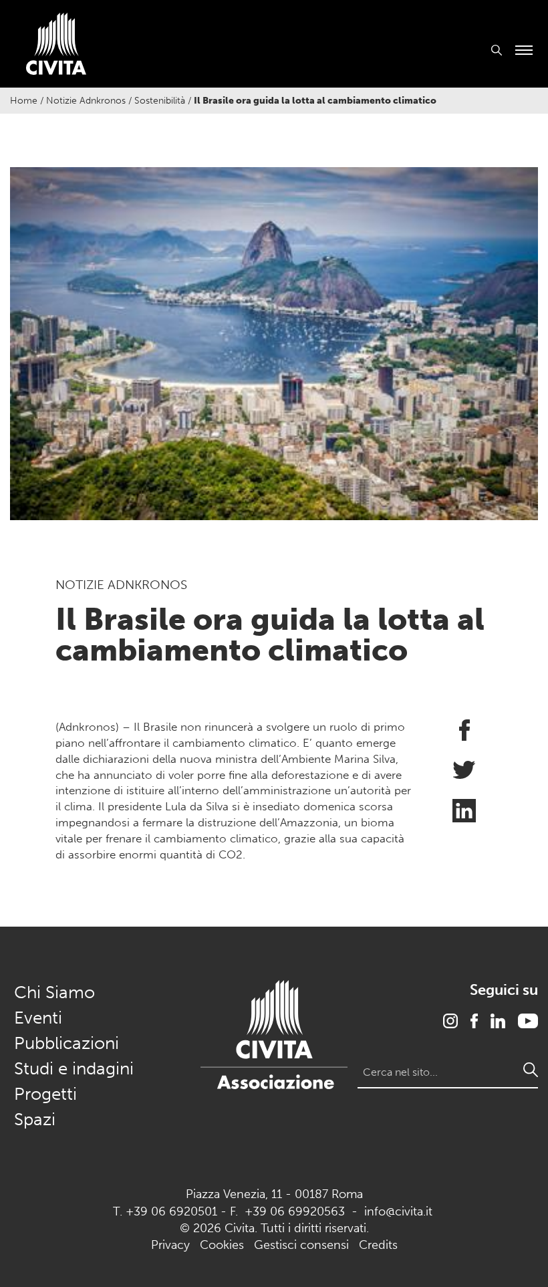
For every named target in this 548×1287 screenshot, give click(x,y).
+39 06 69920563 (295, 1211)
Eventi (38, 1018)
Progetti (45, 1094)
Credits (378, 1245)
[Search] (530, 1069)
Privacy (170, 1245)
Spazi (34, 1119)
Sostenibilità (159, 100)
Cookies (222, 1245)
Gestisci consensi (301, 1245)
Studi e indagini (74, 1068)
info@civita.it (398, 1211)
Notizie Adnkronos (86, 100)
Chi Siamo (54, 992)
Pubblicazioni (66, 1043)
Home (23, 100)
